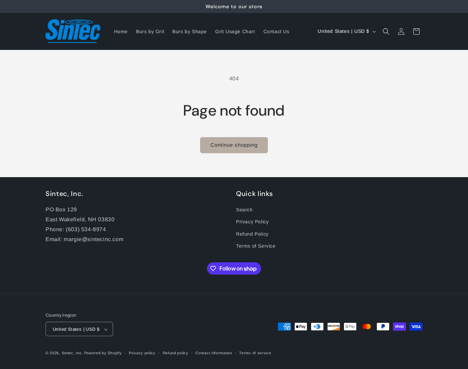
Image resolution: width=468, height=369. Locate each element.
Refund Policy (252, 234)
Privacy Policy (252, 222)
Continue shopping (234, 145)
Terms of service (255, 353)
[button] (386, 31)
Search (244, 209)
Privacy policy (142, 353)
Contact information (213, 353)
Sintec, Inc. (72, 353)
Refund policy (175, 353)
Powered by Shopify (103, 353)
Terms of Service (256, 246)
